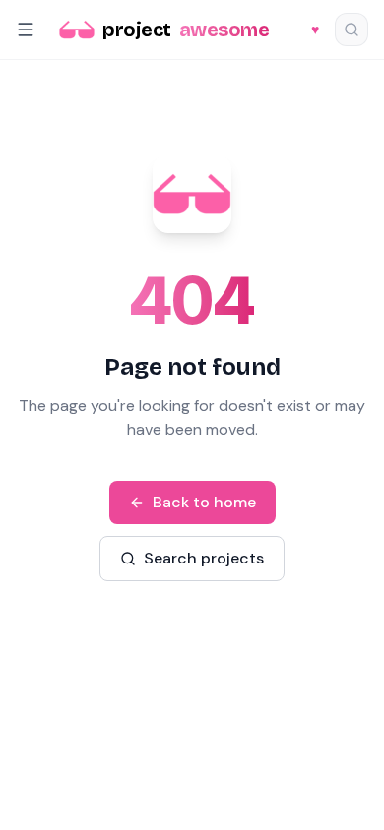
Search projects (204, 558)
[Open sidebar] (25, 29)
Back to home (204, 502)
